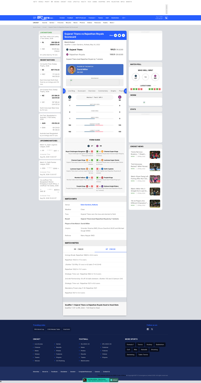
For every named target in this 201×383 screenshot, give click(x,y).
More (112, 22)
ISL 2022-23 (85, 344)
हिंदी (52, 2)
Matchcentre (85, 361)
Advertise (36, 371)
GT (110, 249)
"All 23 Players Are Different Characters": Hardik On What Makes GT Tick (139, 202)
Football (70, 18)
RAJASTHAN (115, 2)
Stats (133, 109)
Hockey (149, 344)
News (75, 22)
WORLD (41, 2)
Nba (135, 349)
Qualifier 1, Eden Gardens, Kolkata (76, 45)
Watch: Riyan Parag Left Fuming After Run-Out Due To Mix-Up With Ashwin (139, 177)
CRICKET (63, 2)
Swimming (130, 354)
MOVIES (56, 2)
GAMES (95, 2)
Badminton (115, 18)
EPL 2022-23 (106, 344)
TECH (89, 2)
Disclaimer (64, 371)
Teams (105, 22)
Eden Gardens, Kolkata (89, 205)
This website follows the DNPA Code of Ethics (111, 375)
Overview (91, 91)
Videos (89, 22)
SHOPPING (102, 2)
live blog (71, 91)
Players (58, 357)
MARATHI (129, 2)
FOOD (70, 2)
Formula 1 (92, 18)
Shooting (154, 349)
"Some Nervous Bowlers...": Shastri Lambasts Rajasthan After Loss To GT (138, 153)
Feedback (54, 371)
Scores (44, 22)
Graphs (113, 91)
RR (78, 249)
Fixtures (61, 22)
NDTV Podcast (81, 18)
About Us (45, 371)
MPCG (123, 2)
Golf (107, 18)
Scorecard (81, 91)
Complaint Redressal (85, 371)
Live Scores (39, 344)
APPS (108, 2)
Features (97, 22)
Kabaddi (144, 349)
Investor (72, 371)
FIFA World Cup (39, 329)
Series (52, 22)
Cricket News (136, 146)
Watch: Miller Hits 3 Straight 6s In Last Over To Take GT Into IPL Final (139, 190)
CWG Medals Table (53, 329)
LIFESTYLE (76, 2)
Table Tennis (143, 354)
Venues (37, 361)
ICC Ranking (60, 361)
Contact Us (106, 371)
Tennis (100, 18)
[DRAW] (145, 77)
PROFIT (47, 2)
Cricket (62, 18)
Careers (97, 371)
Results (68, 22)
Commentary (103, 91)
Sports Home (36, 27)
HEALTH (83, 2)
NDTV (35, 2)
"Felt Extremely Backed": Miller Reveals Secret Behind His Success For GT (139, 165)
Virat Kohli (66, 329)
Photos (82, 22)
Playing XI (122, 91)
